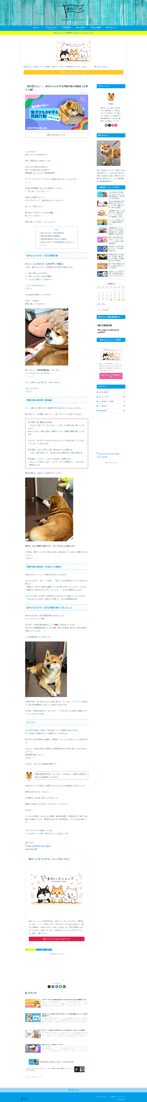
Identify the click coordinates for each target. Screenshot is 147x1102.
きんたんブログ (30, 949)
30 (119, 299)
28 (111, 299)
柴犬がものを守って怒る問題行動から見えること (57, 242)
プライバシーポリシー (102, 1096)
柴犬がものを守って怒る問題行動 (52, 233)
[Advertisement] (56, 143)
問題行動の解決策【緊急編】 (50, 236)
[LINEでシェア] (60, 986)
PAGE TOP (74, 1090)
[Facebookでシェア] (52, 986)
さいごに (44, 245)
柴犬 (51, 949)
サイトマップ (121, 1096)
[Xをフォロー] (109, 125)
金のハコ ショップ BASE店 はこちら (111, 375)
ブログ (45, 949)
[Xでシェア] (49, 986)
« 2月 (98, 304)
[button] (64, 986)
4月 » (103, 304)
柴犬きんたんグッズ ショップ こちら (73, 72)
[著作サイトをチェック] (106, 125)
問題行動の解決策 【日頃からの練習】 (54, 239)
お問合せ (113, 1096)
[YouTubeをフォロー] (115, 125)
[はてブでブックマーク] (56, 986)
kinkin (111, 104)
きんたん (39, 949)
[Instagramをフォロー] (112, 125)
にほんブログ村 (31, 849)
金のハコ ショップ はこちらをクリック (56, 939)
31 (123, 299)
